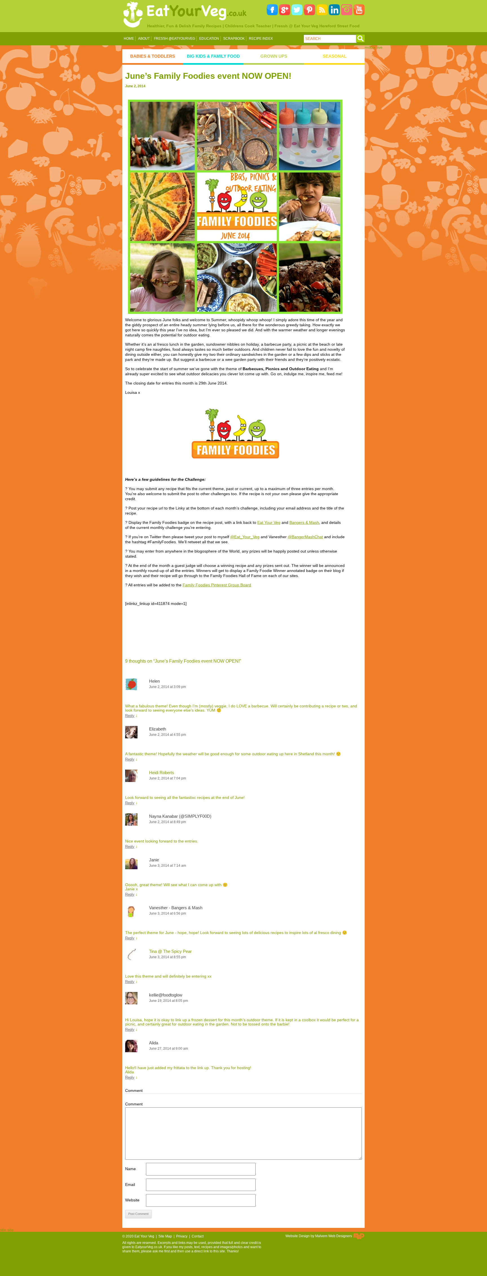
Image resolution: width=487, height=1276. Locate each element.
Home (129, 39)
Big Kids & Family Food (213, 56)
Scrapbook (234, 39)
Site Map (165, 1236)
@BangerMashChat (305, 537)
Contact (197, 1236)
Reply (129, 716)
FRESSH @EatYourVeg (174, 39)
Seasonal (334, 56)
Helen (154, 681)
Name (130, 1168)
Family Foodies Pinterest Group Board (217, 585)
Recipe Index (261, 39)
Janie (154, 859)
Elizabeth (157, 729)
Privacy (181, 1236)
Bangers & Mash (304, 522)
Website (132, 1200)
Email (130, 1184)
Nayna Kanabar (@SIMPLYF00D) (180, 816)
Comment (134, 1104)
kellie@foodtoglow (165, 995)
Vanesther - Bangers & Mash (175, 907)
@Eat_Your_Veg (245, 537)
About (144, 39)
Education (209, 39)
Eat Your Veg (268, 522)
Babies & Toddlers (152, 56)
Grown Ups (273, 56)
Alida (153, 1042)
